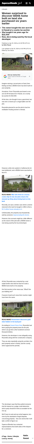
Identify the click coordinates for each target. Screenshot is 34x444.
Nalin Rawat (26, 436)
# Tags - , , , (10, 437)
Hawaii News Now (16, 325)
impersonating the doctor (21, 215)
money (10, 439)
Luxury (4, 439)
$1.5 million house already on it (12, 209)
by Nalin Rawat (6, 45)
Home (10, 436)
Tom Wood (11, 50)
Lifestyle (4, 9)
